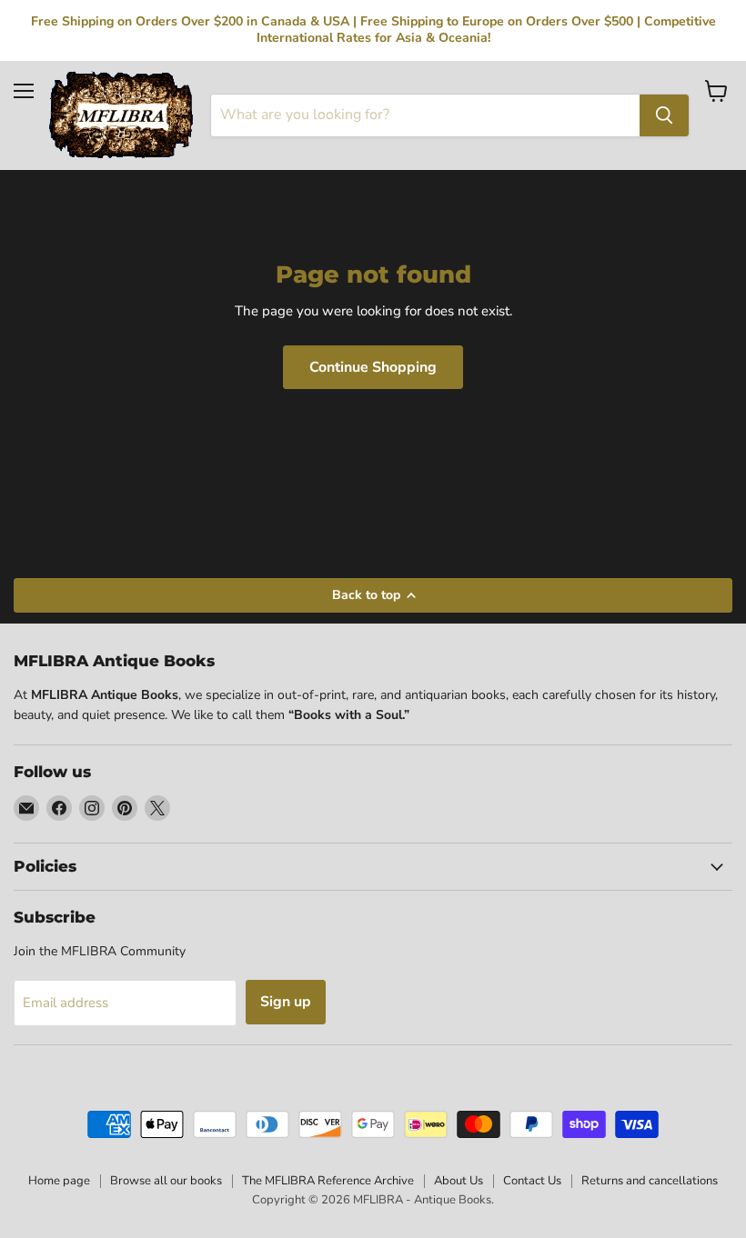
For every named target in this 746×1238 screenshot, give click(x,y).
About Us (458, 1181)
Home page (59, 1181)
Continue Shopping (373, 367)
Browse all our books (166, 1181)
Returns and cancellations (649, 1181)
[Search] (664, 115)
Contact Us (532, 1181)
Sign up (285, 1002)
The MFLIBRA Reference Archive (328, 1181)
